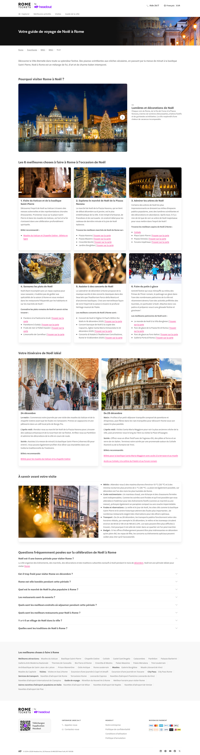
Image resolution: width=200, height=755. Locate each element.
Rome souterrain (101, 667)
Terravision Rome (79, 676)
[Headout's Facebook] (175, 751)
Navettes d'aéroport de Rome (53, 676)
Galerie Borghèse (129, 667)
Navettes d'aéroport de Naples (107, 684)
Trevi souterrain (158, 663)
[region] (72, 118)
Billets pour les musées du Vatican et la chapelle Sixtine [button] (45, 458)
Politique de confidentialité (117, 729)
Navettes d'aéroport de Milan (76, 684)
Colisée (137, 232)
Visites (58, 13)
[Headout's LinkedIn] (161, 751)
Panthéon (152, 658)
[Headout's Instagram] (165, 751)
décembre (138, 562)
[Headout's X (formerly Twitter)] (180, 751)
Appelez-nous (71, 725)
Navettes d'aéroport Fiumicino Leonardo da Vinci (132, 676)
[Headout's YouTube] (170, 751)
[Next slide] (122, 117)
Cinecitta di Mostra (103, 663)
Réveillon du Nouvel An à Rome (96, 680)
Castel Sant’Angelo (121, 658)
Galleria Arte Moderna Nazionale (33, 663)
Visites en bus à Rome (58, 671)
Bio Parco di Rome (83, 663)
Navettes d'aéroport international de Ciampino (39, 680)
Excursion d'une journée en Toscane (128, 671)
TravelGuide (32, 50)
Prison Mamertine (66, 667)
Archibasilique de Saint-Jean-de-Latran (36, 667)
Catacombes (139, 658)
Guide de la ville (72, 13)
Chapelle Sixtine (92, 658)
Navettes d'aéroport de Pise (31, 689)
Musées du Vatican (49, 658)
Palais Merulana (140, 663)
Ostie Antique (84, 667)
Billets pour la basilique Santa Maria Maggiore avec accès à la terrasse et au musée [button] (141, 455)
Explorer (26, 13)
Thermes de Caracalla (61, 663)
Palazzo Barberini (169, 658)
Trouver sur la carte (102, 235)
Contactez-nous (72, 729)
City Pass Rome (165, 671)
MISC (43, 50)
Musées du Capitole (27, 671)
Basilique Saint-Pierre (71, 658)
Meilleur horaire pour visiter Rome (129, 680)
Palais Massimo (123, 663)
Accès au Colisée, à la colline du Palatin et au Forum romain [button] (130, 461)
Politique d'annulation (115, 738)
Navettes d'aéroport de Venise (138, 684)
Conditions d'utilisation (116, 733)
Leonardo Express (98, 676)
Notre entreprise (113, 725)
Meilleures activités (42, 13)
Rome (20, 50)
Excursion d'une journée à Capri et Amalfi (89, 671)
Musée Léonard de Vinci (151, 667)
